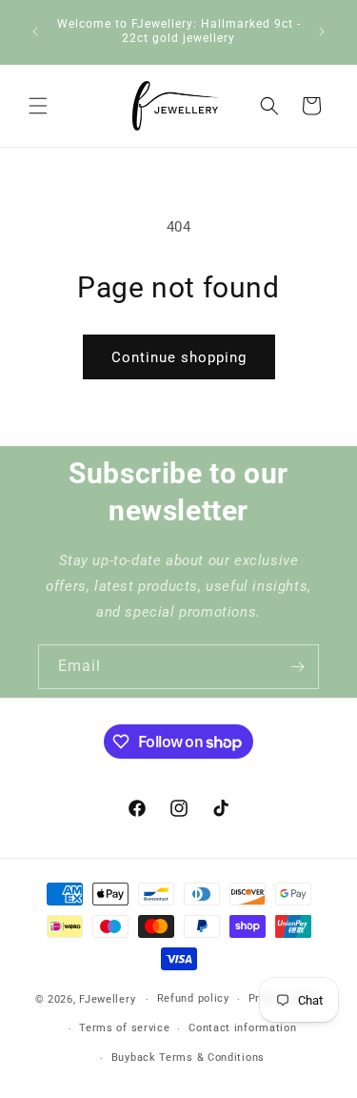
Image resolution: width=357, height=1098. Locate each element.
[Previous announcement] (35, 31)
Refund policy (193, 998)
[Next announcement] (322, 31)
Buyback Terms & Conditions (188, 1057)
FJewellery (107, 999)
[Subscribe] (297, 666)
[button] (38, 106)
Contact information (242, 1028)
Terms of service (124, 1028)
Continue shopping (179, 357)
